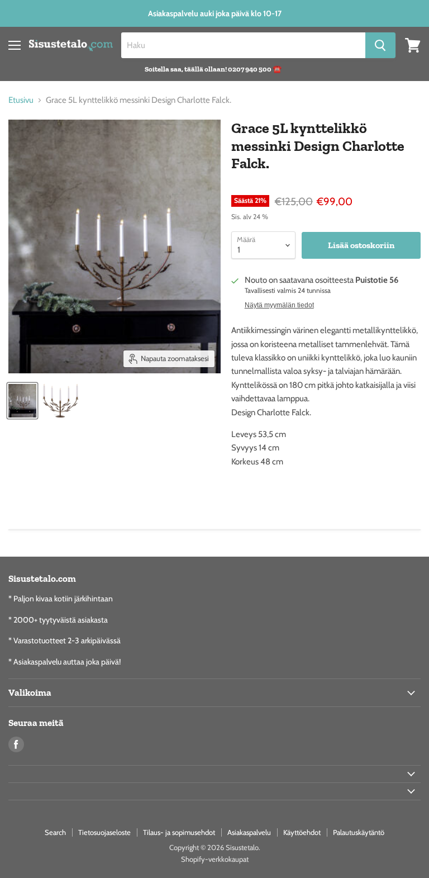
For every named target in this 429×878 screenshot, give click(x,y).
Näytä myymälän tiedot (279, 305)
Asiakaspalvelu (249, 832)
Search (55, 832)
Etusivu (21, 100)
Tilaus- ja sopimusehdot (179, 832)
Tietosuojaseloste (104, 832)
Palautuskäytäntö (358, 832)
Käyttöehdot (302, 832)
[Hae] (380, 45)
